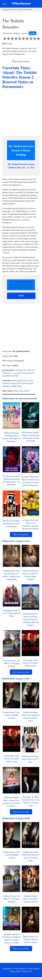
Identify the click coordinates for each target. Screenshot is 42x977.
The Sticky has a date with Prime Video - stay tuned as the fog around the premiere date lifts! (18, 373)
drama (16, 390)
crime (21, 390)
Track (21, 296)
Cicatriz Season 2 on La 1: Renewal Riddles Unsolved (11, 715)
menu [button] (4, 3)
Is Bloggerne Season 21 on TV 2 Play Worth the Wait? (11, 613)
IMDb (20, 247)
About (36, 968)
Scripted (15, 365)
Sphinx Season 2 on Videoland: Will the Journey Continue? (30, 939)
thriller (26, 390)
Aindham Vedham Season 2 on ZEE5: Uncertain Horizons (30, 899)
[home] (21, 4)
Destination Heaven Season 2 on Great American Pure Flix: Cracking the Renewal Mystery (30, 619)
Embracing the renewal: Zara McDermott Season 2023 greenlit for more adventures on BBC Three (17, 383)
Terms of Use (27, 971)
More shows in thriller (21, 948)
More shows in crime (21, 811)
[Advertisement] (21, 112)
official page (6, 260)
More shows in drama (21, 672)
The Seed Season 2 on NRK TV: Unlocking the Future (11, 663)
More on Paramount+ (21, 534)
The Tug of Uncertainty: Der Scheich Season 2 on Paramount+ (11, 523)
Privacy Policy (15, 971)
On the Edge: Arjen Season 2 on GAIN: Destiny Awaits (30, 663)
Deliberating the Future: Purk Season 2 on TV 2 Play (30, 759)
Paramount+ (19, 360)
